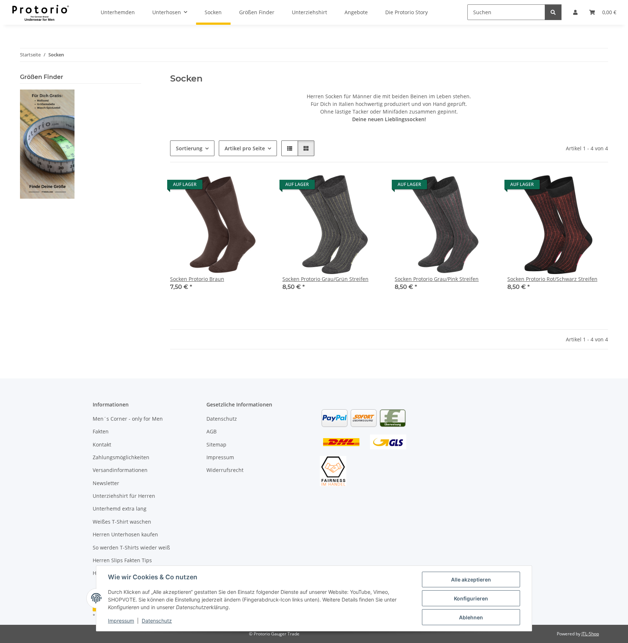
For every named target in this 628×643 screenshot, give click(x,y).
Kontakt (102, 444)
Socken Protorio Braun (197, 278)
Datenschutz (157, 621)
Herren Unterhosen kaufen (125, 534)
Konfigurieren (471, 598)
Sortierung (189, 148)
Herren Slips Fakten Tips (122, 560)
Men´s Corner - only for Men (128, 418)
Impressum (121, 621)
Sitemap (216, 444)
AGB (211, 431)
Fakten (101, 431)
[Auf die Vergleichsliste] (258, 186)
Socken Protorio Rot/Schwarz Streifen (552, 278)
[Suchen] (553, 12)
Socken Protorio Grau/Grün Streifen (325, 278)
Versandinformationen (120, 470)
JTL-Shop (590, 634)
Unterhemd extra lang (119, 508)
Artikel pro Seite (245, 148)
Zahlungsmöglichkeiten (121, 457)
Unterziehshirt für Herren (124, 495)
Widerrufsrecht (224, 470)
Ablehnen (471, 617)
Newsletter (106, 483)
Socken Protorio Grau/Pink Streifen (437, 278)
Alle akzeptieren (471, 579)
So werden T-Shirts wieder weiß (131, 547)
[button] (289, 148)
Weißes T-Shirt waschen (122, 521)
